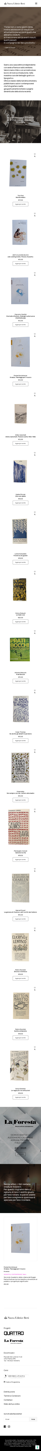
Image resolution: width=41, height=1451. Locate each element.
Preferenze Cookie (26, 1445)
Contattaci (8, 1400)
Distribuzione (9, 1392)
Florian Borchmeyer (20, 376)
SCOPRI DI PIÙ (20, 1154)
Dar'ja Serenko (20, 1089)
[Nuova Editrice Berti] (14, 3)
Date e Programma (13, 1382)
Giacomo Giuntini (20, 316)
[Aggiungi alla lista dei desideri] (34, 154)
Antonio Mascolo (20, 673)
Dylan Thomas (20, 733)
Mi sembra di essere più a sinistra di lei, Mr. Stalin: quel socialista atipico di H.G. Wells (20, 120)
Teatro (24, 1274)
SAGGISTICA (7, 1274)
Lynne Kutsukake (20, 555)
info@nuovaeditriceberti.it (14, 1443)
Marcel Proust (20, 911)
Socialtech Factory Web (24, 1446)
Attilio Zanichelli (20, 436)
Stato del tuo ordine (12, 1404)
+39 (13, 1361)
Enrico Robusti (21, 614)
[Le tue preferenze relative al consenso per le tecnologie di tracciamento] (37, 1447)
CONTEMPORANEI (16, 1274)
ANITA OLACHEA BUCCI (20, 256)
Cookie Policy (16, 1445)
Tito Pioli (20, 196)
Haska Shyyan (20, 495)
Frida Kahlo (20, 792)
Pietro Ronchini (20, 971)
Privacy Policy (8, 1445)
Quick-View (34, 156)
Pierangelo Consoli (20, 852)
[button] (20, 204)
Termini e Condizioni (12, 1396)
